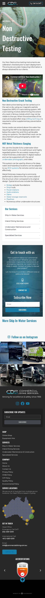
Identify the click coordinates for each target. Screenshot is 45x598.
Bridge (9, 185)
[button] (4, 570)
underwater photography (13, 159)
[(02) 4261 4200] (22, 280)
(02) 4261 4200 (22, 283)
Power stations (12, 190)
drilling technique (33, 119)
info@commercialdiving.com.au (14, 545)
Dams (8, 194)
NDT (13, 21)
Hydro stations (12, 192)
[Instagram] (17, 403)
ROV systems (13, 168)
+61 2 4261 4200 (8, 539)
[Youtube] (28, 403)
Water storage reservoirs (16, 197)
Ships (8, 187)
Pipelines (10, 199)
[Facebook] (22, 403)
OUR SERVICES (6, 21)
